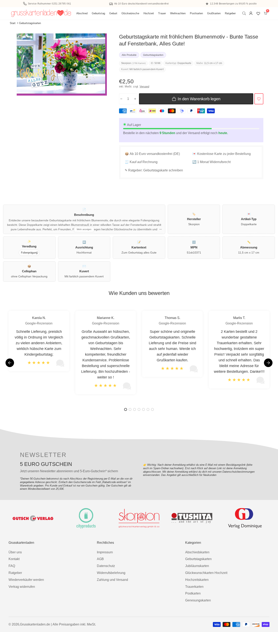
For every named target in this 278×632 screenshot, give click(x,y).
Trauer (162, 13)
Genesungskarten (198, 600)
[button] (268, 362)
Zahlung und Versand (112, 579)
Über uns (15, 552)
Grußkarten (214, 13)
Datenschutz (106, 566)
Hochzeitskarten (197, 579)
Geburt (113, 13)
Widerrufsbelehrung (111, 572)
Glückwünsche (130, 13)
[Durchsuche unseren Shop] (244, 13)
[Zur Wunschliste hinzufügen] (258, 98)
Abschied (82, 13)
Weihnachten (178, 13)
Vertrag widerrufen (22, 586)
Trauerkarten (194, 586)
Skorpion (126, 63)
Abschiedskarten (197, 552)
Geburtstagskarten (30, 23)
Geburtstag (98, 13)
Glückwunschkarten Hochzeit (206, 572)
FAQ (12, 566)
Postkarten (196, 13)
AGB (100, 559)
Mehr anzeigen (84, 229)
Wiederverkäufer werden (26, 579)
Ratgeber (230, 13)
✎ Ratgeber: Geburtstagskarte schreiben (154, 170)
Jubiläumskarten (197, 566)
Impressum (105, 552)
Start (12, 23)
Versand (144, 86)
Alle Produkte (129, 55)
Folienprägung (29, 253)
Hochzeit (148, 13)
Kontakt (14, 559)
